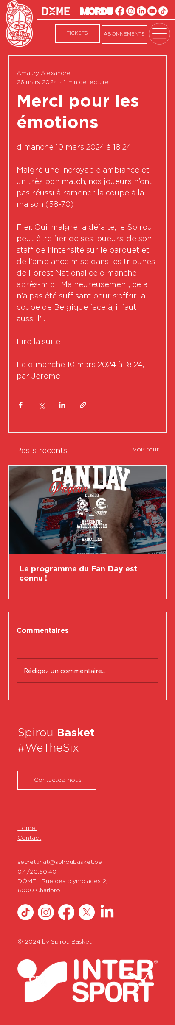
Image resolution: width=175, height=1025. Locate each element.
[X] (87, 912)
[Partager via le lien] (83, 405)
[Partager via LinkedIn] (62, 405)
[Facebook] (119, 11)
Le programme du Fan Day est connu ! (78, 573)
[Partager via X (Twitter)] (41, 405)
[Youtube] (152, 11)
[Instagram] (130, 11)
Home (27, 828)
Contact (29, 838)
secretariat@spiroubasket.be (59, 862)
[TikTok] (163, 11)
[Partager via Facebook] (21, 405)
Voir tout (146, 450)
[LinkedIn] (141, 11)
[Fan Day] (87, 510)
